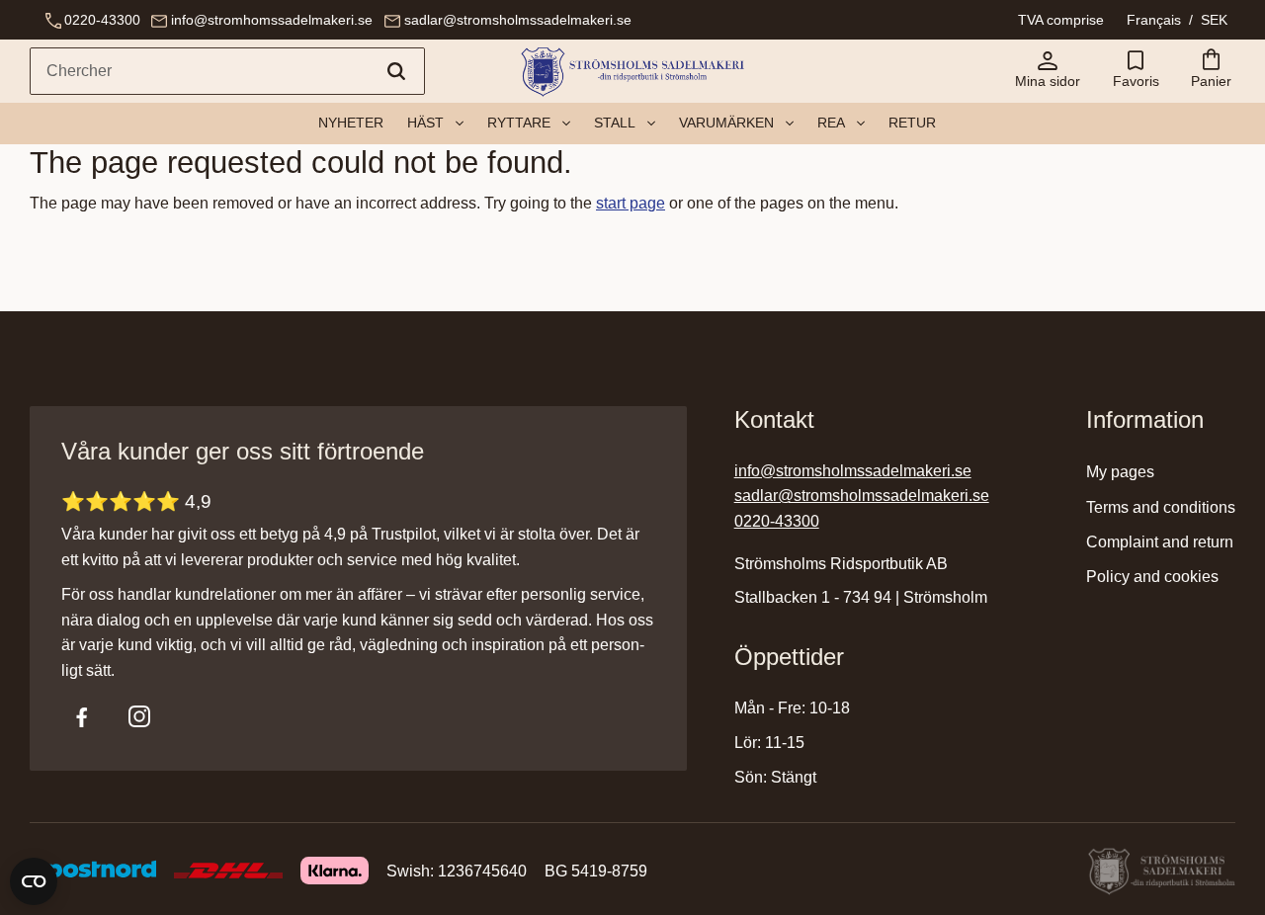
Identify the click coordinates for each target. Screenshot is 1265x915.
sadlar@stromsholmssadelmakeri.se (518, 20)
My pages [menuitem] (1120, 471)
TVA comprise (1061, 20)
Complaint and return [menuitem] (1159, 542)
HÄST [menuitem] (425, 122)
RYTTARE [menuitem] (518, 122)
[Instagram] (139, 716)
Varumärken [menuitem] (726, 122)
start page (630, 203)
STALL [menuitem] (614, 122)
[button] (1135, 71)
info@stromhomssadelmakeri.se (272, 20)
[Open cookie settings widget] (33, 881)
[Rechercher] (396, 71)
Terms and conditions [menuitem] (1160, 507)
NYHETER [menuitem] (350, 122)
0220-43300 (102, 20)
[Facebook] (82, 716)
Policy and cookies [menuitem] (1152, 576)
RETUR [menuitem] (912, 122)
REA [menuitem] (831, 122)
